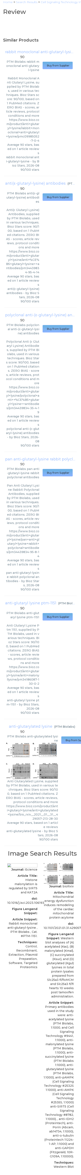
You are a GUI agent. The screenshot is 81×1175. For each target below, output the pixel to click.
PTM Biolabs (68, 603)
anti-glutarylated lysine (30, 726)
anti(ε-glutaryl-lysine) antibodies (35, 183)
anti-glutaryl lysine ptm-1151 (30, 603)
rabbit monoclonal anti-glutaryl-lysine (40, 52)
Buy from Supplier (57, 65)
